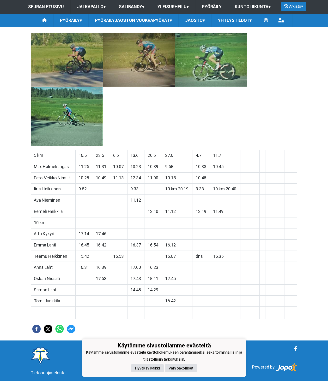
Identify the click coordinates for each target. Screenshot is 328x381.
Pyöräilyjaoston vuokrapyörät (133, 20)
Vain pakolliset (181, 368)
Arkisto (296, 6)
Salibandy (131, 6)
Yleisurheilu (173, 6)
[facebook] (36, 329)
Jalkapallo (91, 6)
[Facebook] (293, 349)
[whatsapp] (59, 329)
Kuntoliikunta (253, 6)
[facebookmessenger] (71, 329)
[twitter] (48, 329)
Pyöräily (212, 6)
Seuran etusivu (46, 6)
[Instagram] (266, 20)
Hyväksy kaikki (147, 368)
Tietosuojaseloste (48, 372)
